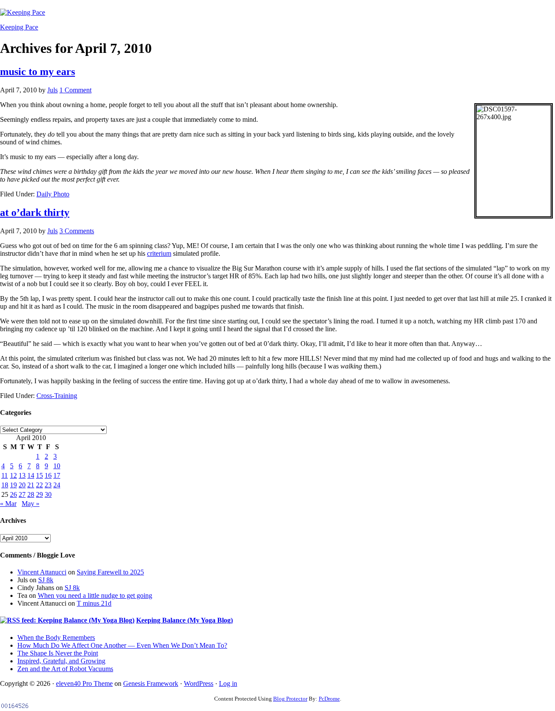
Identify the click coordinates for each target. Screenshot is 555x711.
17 (56, 475)
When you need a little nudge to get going (95, 595)
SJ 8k (45, 580)
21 (30, 485)
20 (22, 485)
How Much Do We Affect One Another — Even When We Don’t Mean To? (122, 645)
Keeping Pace (19, 27)
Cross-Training (56, 395)
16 (48, 475)
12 (13, 475)
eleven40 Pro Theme (84, 683)
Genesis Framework (150, 683)
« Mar (8, 503)
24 (56, 485)
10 (56, 466)
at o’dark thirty (34, 212)
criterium (159, 253)
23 (48, 485)
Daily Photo (52, 194)
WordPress (198, 683)
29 (39, 494)
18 (4, 485)
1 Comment (75, 90)
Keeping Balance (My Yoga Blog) (184, 620)
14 (30, 475)
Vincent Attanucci (41, 572)
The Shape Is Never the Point (57, 653)
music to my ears (37, 71)
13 (22, 475)
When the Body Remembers (56, 637)
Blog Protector (290, 698)
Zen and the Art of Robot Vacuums (65, 668)
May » (30, 503)
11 (4, 475)
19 (13, 485)
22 (39, 485)
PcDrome (329, 698)
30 (48, 494)
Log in (228, 683)
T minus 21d (94, 603)
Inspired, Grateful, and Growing (61, 661)
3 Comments (76, 231)
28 (30, 494)
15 (39, 475)
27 (22, 494)
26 (13, 494)
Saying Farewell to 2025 (110, 572)
